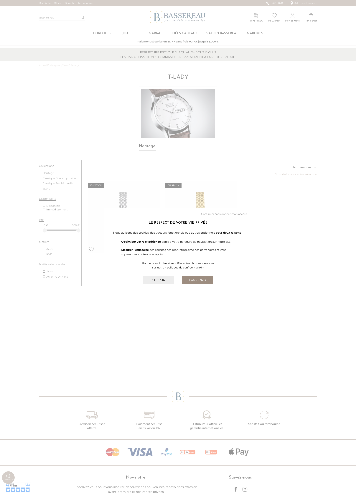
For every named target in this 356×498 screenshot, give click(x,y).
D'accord (197, 280)
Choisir (158, 280)
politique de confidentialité (184, 267)
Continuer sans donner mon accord (224, 213)
